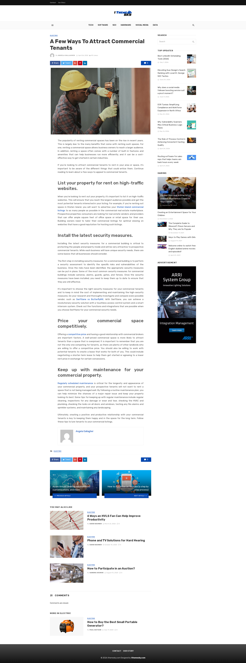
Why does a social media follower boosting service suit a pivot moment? (171, 90)
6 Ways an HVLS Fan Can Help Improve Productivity (114, 517)
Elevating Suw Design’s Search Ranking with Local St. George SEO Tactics (171, 73)
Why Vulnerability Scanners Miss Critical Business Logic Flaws (170, 125)
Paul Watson (95, 630)
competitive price (77, 334)
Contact (53, 2)
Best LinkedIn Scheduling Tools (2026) (169, 57)
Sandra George (97, 573)
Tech (90, 25)
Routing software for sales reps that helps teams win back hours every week (170, 159)
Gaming (164, 192)
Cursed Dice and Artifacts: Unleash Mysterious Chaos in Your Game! (175, 198)
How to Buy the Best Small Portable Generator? (112, 623)
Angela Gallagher (66, 55)
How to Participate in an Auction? (111, 568)
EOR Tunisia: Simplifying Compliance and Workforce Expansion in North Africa (170, 107)
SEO (114, 25)
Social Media (142, 25)
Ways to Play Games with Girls (182, 237)
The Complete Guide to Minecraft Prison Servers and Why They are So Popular (181, 226)
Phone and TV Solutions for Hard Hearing (116, 540)
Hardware (126, 25)
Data (155, 25)
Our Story (61, 2)
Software (103, 25)
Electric (54, 35)
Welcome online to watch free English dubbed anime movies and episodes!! (182, 249)
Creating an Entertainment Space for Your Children (177, 213)
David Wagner (96, 524)
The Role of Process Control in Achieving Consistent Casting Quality (171, 142)
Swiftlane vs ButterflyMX (89, 299)
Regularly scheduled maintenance (75, 383)
